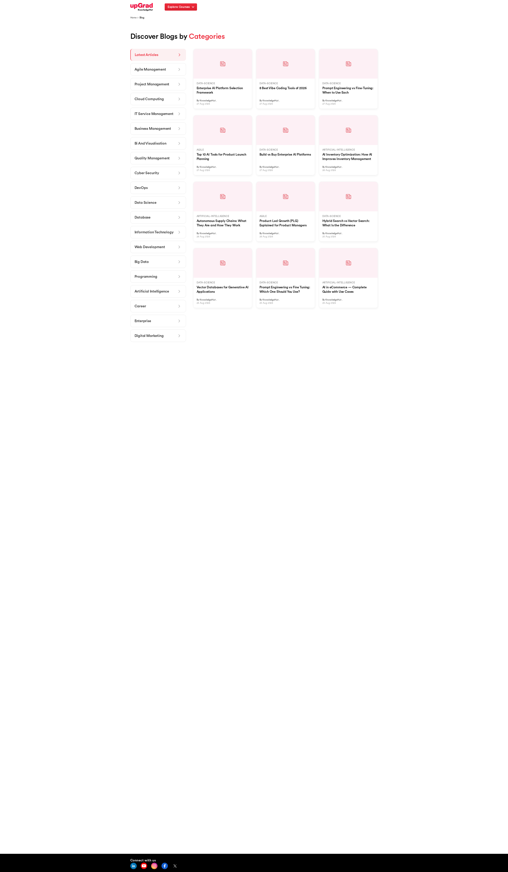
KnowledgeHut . (208, 100)
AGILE (200, 149)
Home (133, 17)
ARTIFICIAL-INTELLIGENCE (338, 149)
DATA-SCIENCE (206, 83)
